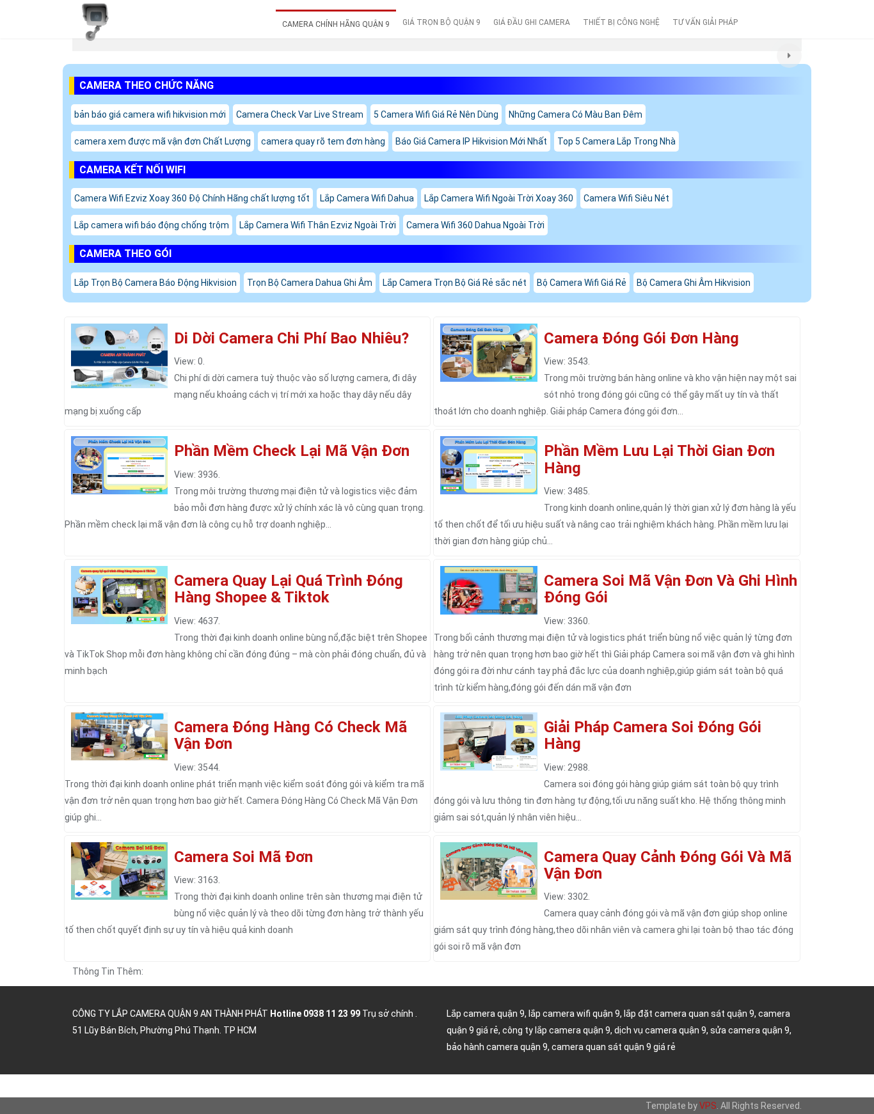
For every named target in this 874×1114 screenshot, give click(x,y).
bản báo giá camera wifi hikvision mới (150, 114)
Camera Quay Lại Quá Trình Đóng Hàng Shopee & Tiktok (288, 589)
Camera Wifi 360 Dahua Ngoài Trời (475, 225)
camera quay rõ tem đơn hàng (323, 141)
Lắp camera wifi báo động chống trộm (151, 225)
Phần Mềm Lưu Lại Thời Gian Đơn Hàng (659, 459)
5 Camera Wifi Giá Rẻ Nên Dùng (436, 114)
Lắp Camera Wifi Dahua (367, 198)
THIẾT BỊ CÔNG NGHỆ (621, 22)
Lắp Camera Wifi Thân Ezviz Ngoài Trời (317, 225)
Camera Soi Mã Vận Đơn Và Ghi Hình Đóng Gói (670, 589)
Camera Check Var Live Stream (299, 114)
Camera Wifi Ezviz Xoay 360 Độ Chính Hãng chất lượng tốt (192, 198)
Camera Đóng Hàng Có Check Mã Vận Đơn (290, 735)
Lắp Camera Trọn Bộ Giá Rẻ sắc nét (455, 283)
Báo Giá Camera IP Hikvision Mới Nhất (471, 141)
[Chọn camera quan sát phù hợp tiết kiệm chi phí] (789, 56)
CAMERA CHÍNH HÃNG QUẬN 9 (336, 24)
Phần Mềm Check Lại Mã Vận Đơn (291, 451)
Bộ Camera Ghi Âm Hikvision (694, 283)
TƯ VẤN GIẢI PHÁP (705, 22)
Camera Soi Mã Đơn (243, 857)
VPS (708, 1106)
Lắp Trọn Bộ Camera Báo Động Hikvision (155, 283)
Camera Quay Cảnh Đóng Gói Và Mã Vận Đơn (667, 865)
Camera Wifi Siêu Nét (626, 198)
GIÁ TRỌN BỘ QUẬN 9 (441, 22)
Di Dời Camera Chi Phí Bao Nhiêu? (291, 338)
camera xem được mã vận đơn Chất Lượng (162, 141)
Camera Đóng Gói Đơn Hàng (641, 338)
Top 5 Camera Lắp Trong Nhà (616, 141)
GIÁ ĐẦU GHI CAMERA (531, 22)
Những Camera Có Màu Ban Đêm (575, 114)
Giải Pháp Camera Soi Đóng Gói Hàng (652, 735)
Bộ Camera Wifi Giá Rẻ (581, 283)
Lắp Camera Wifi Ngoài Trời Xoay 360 (498, 198)
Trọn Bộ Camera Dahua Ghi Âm (309, 283)
